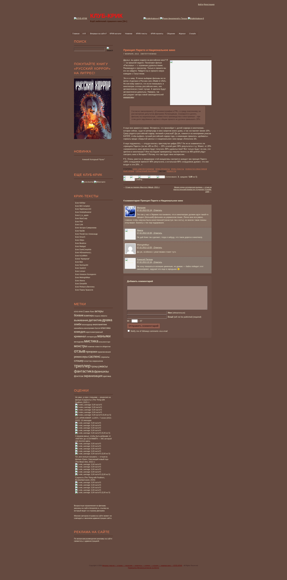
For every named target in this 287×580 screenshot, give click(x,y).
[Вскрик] (152, 177)
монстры (80, 346)
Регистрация (209, 4)
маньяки (104, 336)
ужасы (103, 366)
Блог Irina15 (80, 237)
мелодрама (79, 342)
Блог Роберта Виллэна (84, 287)
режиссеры (81, 356)
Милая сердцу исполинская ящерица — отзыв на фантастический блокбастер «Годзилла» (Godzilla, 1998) (192, 189)
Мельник (141, 207)
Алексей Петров (145, 259)
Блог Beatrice (80, 243)
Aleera (140, 230)
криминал (80, 336)
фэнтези (78, 376)
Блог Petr (79, 222)
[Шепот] (134, 177)
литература (92, 337)
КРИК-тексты (177, 169)
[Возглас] (143, 177)
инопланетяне (100, 324)
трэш (94, 366)
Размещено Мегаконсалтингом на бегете (143, 568)
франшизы (101, 371)
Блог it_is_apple (81, 215)
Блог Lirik (79, 225)
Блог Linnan (80, 271)
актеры (99, 311)
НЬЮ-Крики (128, 171)
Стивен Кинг (88, 312)
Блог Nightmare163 (83, 209)
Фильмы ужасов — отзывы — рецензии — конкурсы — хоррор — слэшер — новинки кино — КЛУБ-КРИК (142, 565)
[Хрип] (126, 177)
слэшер (78, 360)
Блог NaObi (80, 231)
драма (107, 320)
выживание (81, 320)
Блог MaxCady (81, 218)
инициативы (128, 97)
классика (105, 328)
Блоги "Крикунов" (82, 259)
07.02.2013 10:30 (144, 233)
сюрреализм (97, 361)
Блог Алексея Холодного (85, 274)
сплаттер (88, 361)
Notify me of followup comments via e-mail (149, 331)
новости (98, 346)
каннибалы (79, 328)
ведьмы (98, 316)
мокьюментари (104, 342)
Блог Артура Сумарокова (85, 228)
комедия (79, 331)
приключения (104, 352)
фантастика (84, 371)
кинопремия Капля (92, 328)
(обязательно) (176, 313)
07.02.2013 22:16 (144, 262)
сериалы (105, 357)
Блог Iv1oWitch (81, 256)
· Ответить (157, 210)
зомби (77, 324)
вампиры (89, 315)
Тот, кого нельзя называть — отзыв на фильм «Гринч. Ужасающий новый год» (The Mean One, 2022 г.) (92, 459)
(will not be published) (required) (184, 317)
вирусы (104, 316)
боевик (79, 315)
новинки (91, 347)
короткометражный (94, 332)
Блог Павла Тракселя (84, 290)
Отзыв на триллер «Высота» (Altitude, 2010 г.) (142, 187)
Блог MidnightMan (82, 277)
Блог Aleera (80, 281)
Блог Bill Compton (82, 206)
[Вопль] (161, 177)
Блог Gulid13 (80, 268)
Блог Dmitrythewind (83, 212)
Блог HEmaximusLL (83, 252)
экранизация (93, 376)
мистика (91, 341)
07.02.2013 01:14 (144, 210)
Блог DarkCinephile (83, 250)
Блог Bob (79, 262)
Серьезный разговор (147, 171)
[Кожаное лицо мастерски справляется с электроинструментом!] (173, 18)
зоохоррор (87, 324)
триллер (82, 365)
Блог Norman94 (81, 265)
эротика (107, 376)
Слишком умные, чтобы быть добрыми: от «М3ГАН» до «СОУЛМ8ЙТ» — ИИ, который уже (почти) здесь (93, 438)
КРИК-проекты (162, 169)
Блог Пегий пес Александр (86, 234)
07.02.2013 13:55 (144, 247)
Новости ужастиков (196, 169)
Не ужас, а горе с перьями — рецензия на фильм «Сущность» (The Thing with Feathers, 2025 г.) (93, 399)
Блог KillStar (80, 203)
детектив (95, 320)
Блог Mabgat (80, 246)
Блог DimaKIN (81, 284)
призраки (91, 351)
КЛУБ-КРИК (78, 312)
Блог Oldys (79, 240)
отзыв (79, 351)
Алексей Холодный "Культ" (93, 159)
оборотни (106, 347)
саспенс (94, 356)
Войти (200, 4)
